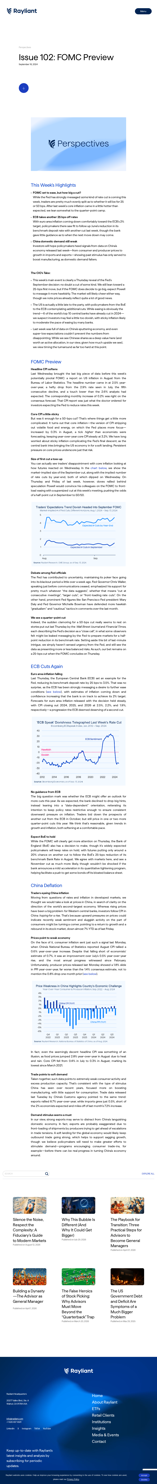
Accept (144, 1475)
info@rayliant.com (15, 1419)
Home (97, 1396)
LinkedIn (11, 1428)
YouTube (47, 1428)
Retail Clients (103, 1415)
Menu (143, 11)
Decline (144, 1480)
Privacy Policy (73, 1479)
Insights (98, 1428)
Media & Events (105, 1435)
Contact (99, 1441)
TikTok (37, 1428)
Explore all (148, 1174)
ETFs (96, 1409)
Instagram (27, 1428)
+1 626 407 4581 (14, 1422)
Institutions (101, 1422)
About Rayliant (104, 1402)
